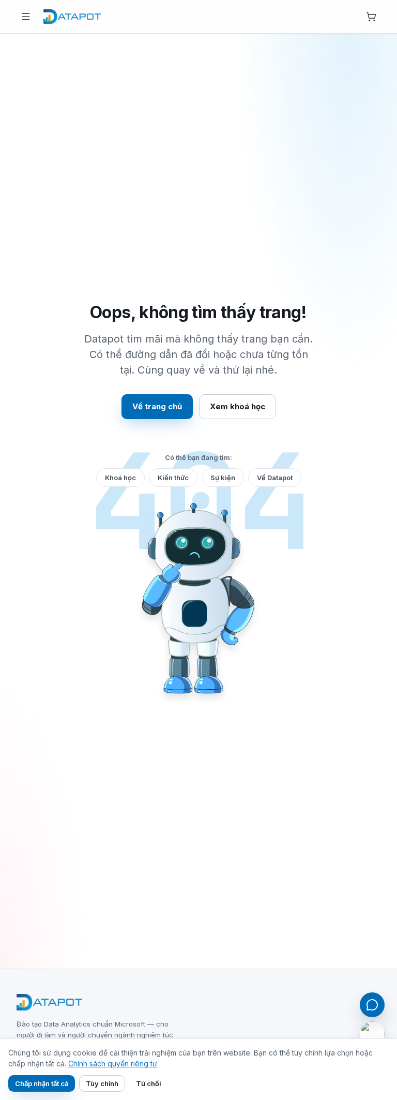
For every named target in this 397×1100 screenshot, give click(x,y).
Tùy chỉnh (102, 1083)
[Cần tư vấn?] (372, 1004)
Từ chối (148, 1083)
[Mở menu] (25, 16)
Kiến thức (173, 477)
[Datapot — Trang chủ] (72, 16)
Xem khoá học (237, 406)
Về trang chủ (157, 406)
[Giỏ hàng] (371, 16)
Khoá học (120, 477)
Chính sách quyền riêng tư (112, 1063)
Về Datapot (275, 477)
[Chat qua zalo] (372, 1033)
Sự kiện (222, 477)
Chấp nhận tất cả (41, 1083)
